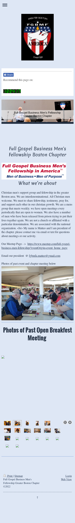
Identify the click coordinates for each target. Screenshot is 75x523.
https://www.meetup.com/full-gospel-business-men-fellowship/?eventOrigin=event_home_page (35, 246)
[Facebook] (12, 85)
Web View (66, 479)
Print (10, 476)
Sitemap (18, 476)
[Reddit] (23, 85)
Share (9, 75)
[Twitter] (18, 85)
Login (69, 476)
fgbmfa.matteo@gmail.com (44, 255)
